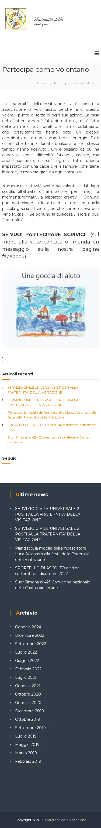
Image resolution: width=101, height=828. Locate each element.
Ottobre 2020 (28, 694)
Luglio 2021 (25, 677)
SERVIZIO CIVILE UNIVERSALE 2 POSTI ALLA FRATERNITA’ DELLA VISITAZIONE (47, 514)
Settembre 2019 (30, 727)
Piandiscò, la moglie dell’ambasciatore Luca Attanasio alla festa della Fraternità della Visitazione (52, 554)
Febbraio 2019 (28, 761)
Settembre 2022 (30, 643)
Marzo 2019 (26, 753)
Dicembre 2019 (29, 711)
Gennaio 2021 (27, 685)
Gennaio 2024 (28, 627)
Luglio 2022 (26, 652)
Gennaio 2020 (28, 702)
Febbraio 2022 (28, 669)
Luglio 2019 (26, 736)
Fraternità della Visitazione (65, 820)
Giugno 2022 (27, 660)
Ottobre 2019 (27, 719)
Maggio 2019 (27, 744)
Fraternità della (48, 20)
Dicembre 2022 (29, 635)
